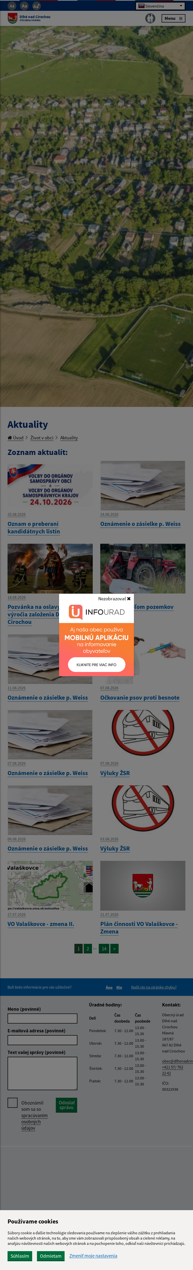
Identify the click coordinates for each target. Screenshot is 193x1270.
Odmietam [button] (51, 1256)
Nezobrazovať (112, 599)
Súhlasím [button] (20, 1256)
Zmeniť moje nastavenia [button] (93, 1255)
